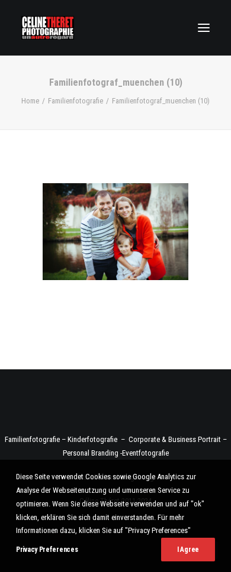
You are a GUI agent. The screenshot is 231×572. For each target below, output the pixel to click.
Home (30, 100)
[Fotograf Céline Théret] (47, 28)
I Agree (188, 549)
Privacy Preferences (47, 549)
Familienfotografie (75, 100)
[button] (204, 28)
